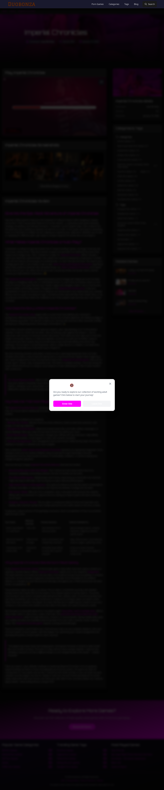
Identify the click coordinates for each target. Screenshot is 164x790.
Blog (136, 4)
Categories (114, 4)
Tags (126, 4)
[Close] (110, 383)
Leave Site (97, 403)
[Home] (21, 4)
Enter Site (67, 403)
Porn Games (98, 4)
